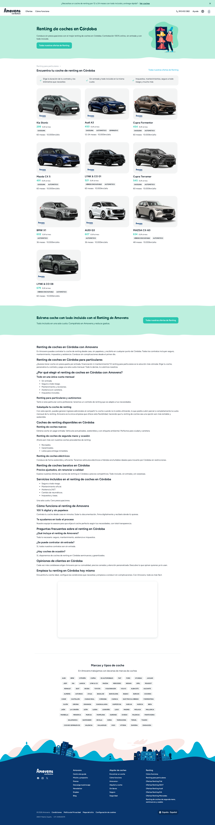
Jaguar (150, 678)
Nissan (128, 683)
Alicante (147, 689)
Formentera (149, 699)
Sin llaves (113, 788)
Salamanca (73, 720)
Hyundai (138, 678)
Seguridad (113, 796)
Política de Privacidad (72, 812)
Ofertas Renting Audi (154, 788)
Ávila (90, 694)
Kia (73, 683)
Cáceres (147, 694)
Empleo (76, 792)
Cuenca (115, 699)
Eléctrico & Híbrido (131, 699)
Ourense (113, 715)
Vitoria (123, 725)
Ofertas (29, 11)
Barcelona (113, 694)
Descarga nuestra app (81, 785)
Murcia (89, 715)
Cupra (93, 678)
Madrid (126, 709)
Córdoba (103, 699)
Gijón (65, 704)
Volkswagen (110, 689)
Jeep (65, 683)
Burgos (136, 694)
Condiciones (57, 812)
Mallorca (150, 709)
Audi (64, 678)
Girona (76, 704)
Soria (109, 720)
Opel (138, 683)
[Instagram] (42, 778)
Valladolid (101, 725)
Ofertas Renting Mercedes (156, 796)
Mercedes (117, 683)
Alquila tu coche (115, 785)
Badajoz (100, 694)
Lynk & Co (94, 683)
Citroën (82, 678)
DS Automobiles (107, 678)
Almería (67, 694)
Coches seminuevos (72, 725)
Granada (87, 704)
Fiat (119, 678)
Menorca (77, 715)
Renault (67, 689)
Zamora (134, 725)
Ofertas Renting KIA (154, 792)
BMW (72, 678)
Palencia (136, 715)
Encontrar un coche (117, 774)
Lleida (95, 709)
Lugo (117, 709)
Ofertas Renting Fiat (154, 781)
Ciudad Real (89, 699)
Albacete (135, 689)
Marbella (64, 715)
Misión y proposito (80, 778)
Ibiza (150, 704)
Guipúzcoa (116, 704)
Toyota (97, 689)
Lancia (82, 683)
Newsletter (77, 788)
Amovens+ (113, 781)
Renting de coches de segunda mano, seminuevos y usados (160, 800)
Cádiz (63, 699)
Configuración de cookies (106, 812)
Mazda (105, 683)
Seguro (112, 792)
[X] (47, 778)
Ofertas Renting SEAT (154, 785)
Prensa (75, 781)
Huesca (140, 704)
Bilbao (125, 694)
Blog (75, 796)
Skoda (86, 689)
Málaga (137, 709)
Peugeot (148, 683)
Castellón (75, 699)
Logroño (106, 709)
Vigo (113, 725)
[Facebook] (38, 778)
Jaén (63, 709)
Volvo (123, 689)
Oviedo (124, 715)
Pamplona (101, 715)
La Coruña (74, 709)
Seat (77, 689)
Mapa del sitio (88, 812)
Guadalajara (102, 704)
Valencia (88, 725)
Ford (128, 678)
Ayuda (195, 11)
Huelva (129, 704)
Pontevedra (150, 715)
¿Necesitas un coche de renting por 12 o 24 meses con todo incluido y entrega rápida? (105, 3)
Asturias (79, 694)
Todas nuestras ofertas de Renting (54, 45)
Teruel (133, 720)
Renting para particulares (48, 66)
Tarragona (121, 720)
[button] (211, 3)
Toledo (144, 720)
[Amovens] (12, 11)
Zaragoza (147, 725)
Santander (86, 720)
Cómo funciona (42, 11)
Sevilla (99, 720)
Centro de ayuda (79, 774)
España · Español (169, 812)
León (86, 709)
